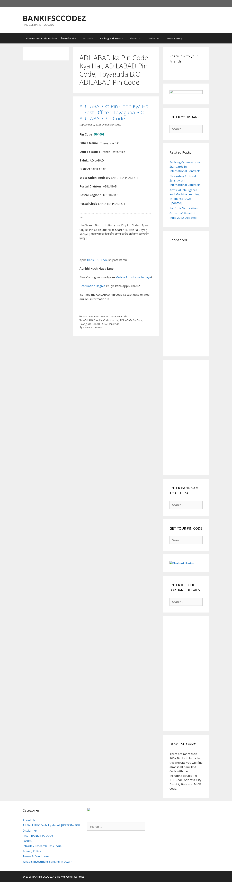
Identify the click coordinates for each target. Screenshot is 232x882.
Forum (27, 841)
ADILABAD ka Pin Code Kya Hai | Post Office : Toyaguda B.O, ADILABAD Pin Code (114, 112)
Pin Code (88, 38)
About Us (135, 38)
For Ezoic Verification (183, 208)
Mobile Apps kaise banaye (133, 277)
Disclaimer (154, 38)
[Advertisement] (186, 299)
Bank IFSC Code (97, 260)
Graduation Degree (92, 286)
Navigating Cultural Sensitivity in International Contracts (184, 180)
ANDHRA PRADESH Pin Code (99, 316)
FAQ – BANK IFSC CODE (38, 836)
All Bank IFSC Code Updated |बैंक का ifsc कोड (51, 38)
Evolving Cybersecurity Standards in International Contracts (184, 166)
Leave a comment (93, 327)
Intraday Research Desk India (42, 846)
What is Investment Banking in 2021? (47, 861)
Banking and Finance (111, 38)
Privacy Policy (174, 38)
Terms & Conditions (36, 856)
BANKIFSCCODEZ (54, 18)
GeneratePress (75, 876)
